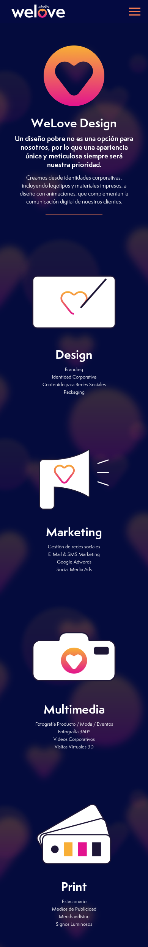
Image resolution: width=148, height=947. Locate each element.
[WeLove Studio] (38, 11)
